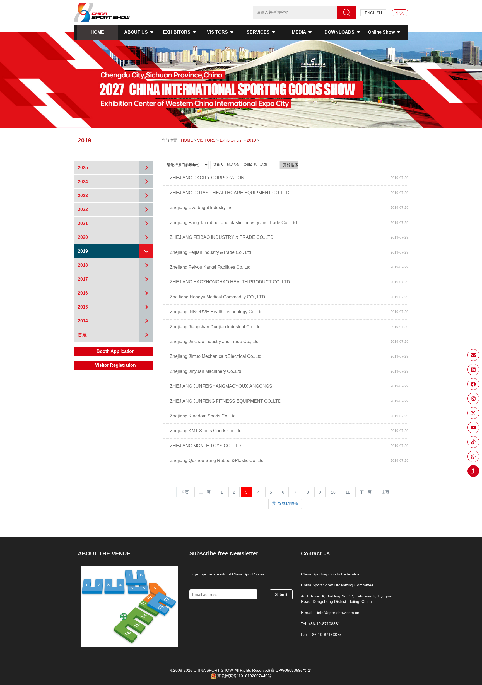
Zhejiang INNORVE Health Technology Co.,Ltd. (217, 311)
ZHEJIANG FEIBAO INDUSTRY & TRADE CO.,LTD (222, 237)
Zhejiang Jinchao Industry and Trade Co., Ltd (214, 341)
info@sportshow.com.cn (338, 612)
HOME (97, 32)
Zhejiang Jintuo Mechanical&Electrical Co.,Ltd (215, 356)
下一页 (366, 492)
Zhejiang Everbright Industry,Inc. (201, 207)
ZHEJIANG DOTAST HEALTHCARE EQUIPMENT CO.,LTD (230, 192)
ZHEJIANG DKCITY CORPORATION (207, 177)
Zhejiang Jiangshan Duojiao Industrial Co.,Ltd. (216, 326)
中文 (400, 13)
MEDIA (299, 32)
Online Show (382, 32)
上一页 (205, 492)
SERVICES (259, 32)
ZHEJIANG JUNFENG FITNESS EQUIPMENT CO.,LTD (225, 401)
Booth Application (116, 351)
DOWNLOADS (340, 32)
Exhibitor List (231, 140)
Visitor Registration (115, 365)
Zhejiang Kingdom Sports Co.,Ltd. (203, 416)
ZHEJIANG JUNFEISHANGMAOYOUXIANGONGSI (221, 386)
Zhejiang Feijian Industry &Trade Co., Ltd (210, 252)
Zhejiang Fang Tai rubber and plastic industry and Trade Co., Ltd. (234, 222)
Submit (281, 594)
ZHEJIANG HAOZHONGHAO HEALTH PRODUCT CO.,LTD (230, 282)
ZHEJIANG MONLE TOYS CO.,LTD (205, 445)
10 (333, 492)
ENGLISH (373, 13)
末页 (385, 492)
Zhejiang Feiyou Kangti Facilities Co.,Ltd (210, 267)
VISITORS (218, 32)
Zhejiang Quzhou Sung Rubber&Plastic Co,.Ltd (217, 460)
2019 (251, 140)
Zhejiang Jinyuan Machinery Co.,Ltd (205, 371)
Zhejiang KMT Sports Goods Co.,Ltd (206, 430)
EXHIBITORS (177, 32)
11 (348, 492)
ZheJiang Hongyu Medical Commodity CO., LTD (217, 297)
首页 (185, 492)
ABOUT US (136, 32)
